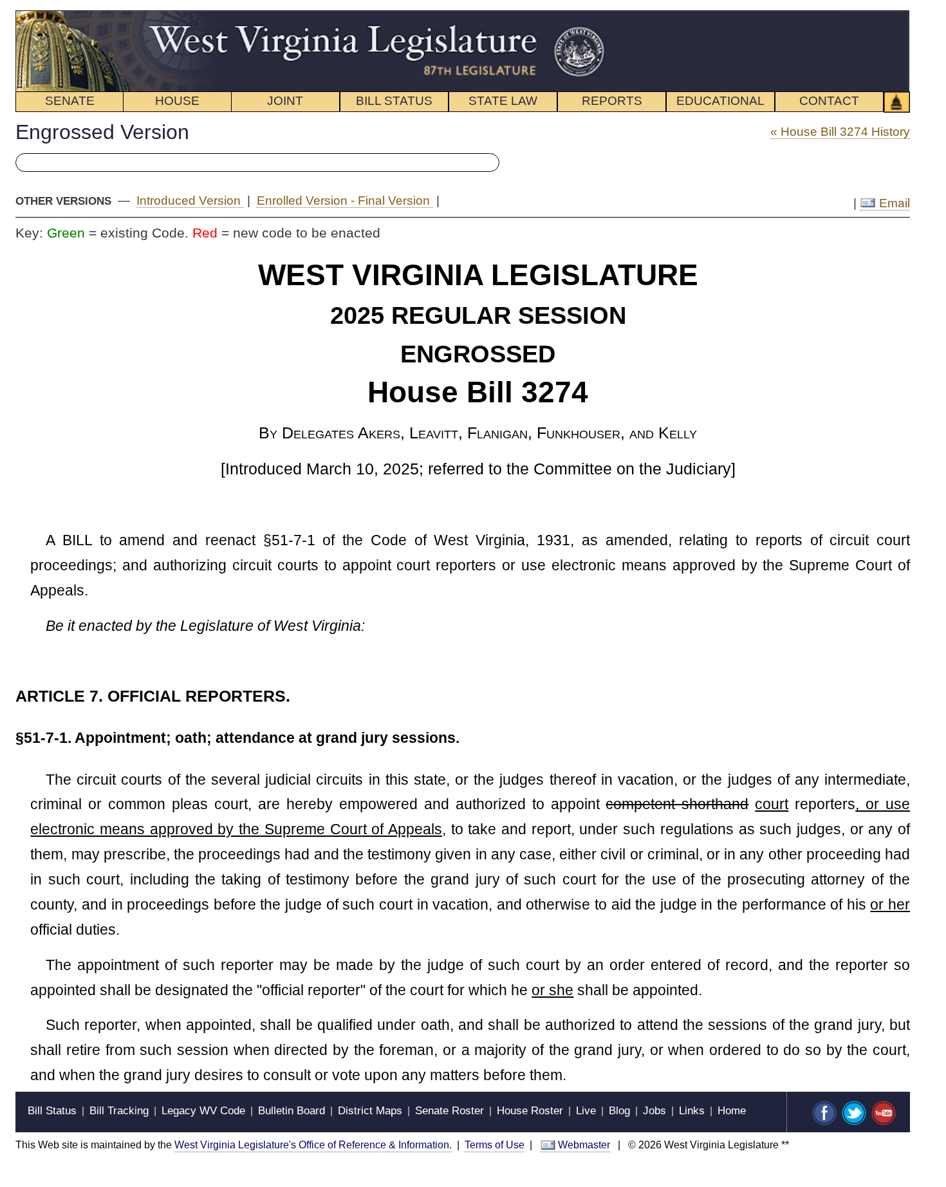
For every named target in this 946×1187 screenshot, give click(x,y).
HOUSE (177, 100)
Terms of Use (494, 1144)
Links (692, 1110)
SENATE (70, 100)
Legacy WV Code (203, 1110)
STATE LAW (502, 100)
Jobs (654, 1110)
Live (586, 1110)
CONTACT (829, 100)
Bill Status (52, 1110)
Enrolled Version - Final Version (345, 200)
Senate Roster (449, 1110)
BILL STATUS (394, 100)
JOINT (285, 100)
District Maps (370, 1110)
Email (893, 203)
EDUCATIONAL (720, 100)
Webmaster (584, 1144)
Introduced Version (190, 200)
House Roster (530, 1110)
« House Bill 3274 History (840, 131)
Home (732, 1110)
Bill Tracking (119, 1110)
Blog (619, 1110)
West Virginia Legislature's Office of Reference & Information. (313, 1144)
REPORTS (612, 100)
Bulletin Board (291, 1110)
